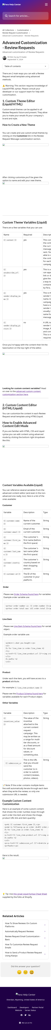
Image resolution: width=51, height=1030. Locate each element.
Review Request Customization (15, 33)
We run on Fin (27, 1023)
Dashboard (12, 1007)
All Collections (8, 30)
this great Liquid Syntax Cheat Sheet (30, 894)
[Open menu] (46, 4)
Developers (24, 1007)
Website (18, 1010)
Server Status (30, 1010)
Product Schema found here (29, 693)
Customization (23, 30)
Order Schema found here (26, 594)
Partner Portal (37, 1007)
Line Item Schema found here (27, 626)
